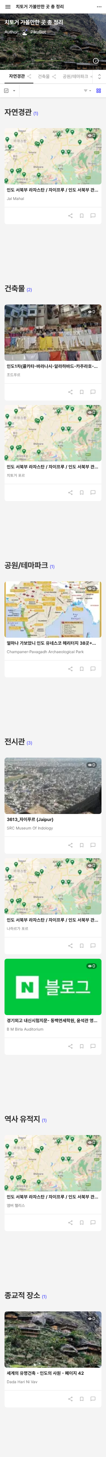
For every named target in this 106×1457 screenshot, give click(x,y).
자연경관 (17, 76)
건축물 (44, 76)
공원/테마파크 (75, 76)
